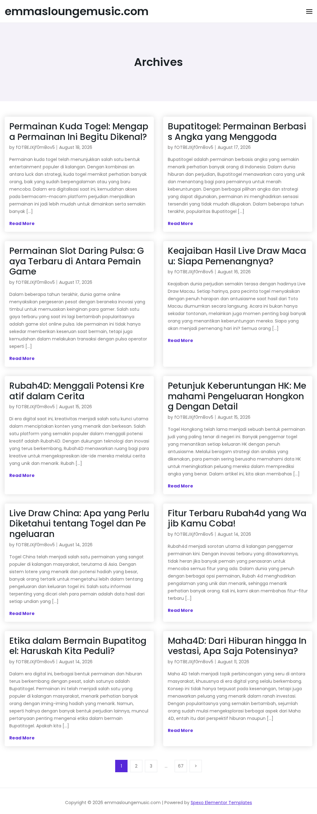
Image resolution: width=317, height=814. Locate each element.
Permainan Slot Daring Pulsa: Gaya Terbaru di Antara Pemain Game (76, 261)
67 (181, 766)
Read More (22, 223)
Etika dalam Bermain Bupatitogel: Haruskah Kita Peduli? (77, 646)
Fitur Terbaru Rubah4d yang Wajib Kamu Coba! (237, 518)
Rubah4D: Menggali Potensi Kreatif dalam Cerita (76, 391)
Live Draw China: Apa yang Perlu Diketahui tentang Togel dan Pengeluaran (79, 523)
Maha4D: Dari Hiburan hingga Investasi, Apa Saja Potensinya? (237, 646)
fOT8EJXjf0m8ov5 (35, 147)
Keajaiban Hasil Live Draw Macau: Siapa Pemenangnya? (237, 256)
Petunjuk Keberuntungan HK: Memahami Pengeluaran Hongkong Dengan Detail (237, 396)
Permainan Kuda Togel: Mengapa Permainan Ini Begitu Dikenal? (78, 131)
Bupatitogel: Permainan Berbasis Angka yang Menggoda (237, 131)
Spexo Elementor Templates (221, 802)
